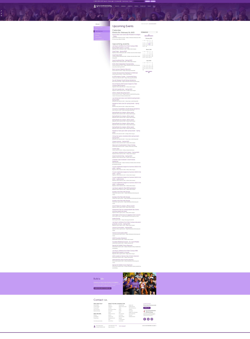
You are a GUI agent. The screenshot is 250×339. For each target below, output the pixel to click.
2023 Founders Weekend (119, 238)
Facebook (144, 319)
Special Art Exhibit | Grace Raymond (122, 245)
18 (152, 55)
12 (147, 66)
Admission (123, 6)
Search (131, 1)
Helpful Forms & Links (122, 306)
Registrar (120, 318)
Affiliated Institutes (111, 313)
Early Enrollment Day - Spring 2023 (122, 60)
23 (149, 45)
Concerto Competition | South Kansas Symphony (126, 108)
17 (144, 67)
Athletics (136, 6)
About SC (117, 6)
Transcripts (131, 310)
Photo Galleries (98, 37)
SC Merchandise (121, 319)
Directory (110, 1)
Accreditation (96, 316)
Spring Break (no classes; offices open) (123, 112)
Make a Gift (2, 15)
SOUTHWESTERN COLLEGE (150, 325)
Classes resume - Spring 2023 (120, 141)
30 (149, 57)
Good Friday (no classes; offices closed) (123, 206)
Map (104, 1)
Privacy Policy (96, 318)
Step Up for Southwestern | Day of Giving (123, 145)
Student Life (142, 6)
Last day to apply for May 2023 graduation (124, 188)
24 (144, 68)
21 (146, 45)
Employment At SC (111, 318)
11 (152, 42)
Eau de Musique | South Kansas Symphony (124, 80)
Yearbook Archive (132, 316)
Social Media (97, 33)
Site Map (95, 315)
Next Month (149, 71)
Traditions (130, 309)
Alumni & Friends (97, 309)
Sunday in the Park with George (121, 191)
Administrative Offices (112, 309)
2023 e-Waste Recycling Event (121, 93)
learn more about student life (102, 288)
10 (144, 66)
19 (147, 67)
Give (153, 1)
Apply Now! (2, 11)
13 (144, 55)
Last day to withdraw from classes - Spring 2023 (125, 152)
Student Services (132, 306)
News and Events (98, 27)
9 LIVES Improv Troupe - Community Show (124, 76)
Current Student (96, 306)
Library (120, 309)
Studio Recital (116, 218)
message (116, 325)
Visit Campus (2, 13)
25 (152, 45)
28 (146, 46)
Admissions (110, 310)
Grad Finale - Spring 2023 (119, 51)
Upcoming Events (99, 31)
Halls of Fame (110, 320)
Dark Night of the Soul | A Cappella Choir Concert (126, 215)
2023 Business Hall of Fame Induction (122, 259)
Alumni (149, 6)
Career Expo (115, 148)
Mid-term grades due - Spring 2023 (122, 89)
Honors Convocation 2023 (119, 232)
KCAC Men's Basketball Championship (123, 64)
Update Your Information (133, 312)
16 (149, 55)
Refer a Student (121, 316)
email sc (146, 307)
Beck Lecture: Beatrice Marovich (121, 69)
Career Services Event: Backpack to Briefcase (125, 73)
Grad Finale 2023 (117, 55)
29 (147, 57)
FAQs (109, 319)
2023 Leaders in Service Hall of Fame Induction (125, 256)
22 (147, 45)
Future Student (96, 305)
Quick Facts (121, 315)
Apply (147, 1)
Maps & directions (111, 327)
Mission (120, 310)
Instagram (152, 319)
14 (146, 55)
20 (144, 45)
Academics (130, 6)
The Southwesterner (99, 39)
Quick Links (124, 1)
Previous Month (149, 35)
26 (143, 46)
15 (147, 55)
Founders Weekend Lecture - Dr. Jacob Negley (125, 241)
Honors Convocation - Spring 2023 (122, 227)
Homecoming (121, 305)
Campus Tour (110, 316)
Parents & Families (97, 310)
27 (144, 46)
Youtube (148, 319)
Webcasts (97, 35)
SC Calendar (117, 1)
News (154, 6)
